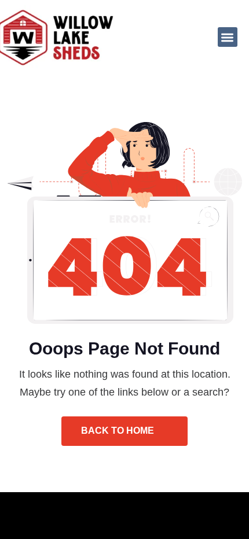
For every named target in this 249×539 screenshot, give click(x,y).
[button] (228, 37)
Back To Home (118, 430)
